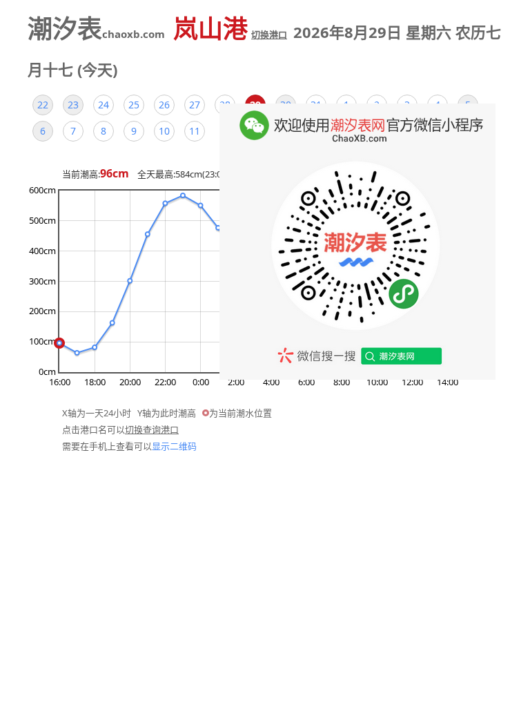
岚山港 (230, 29)
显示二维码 (174, 446)
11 (194, 130)
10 (164, 130)
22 (42, 104)
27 (194, 104)
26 (164, 104)
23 (73, 104)
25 (133, 104)
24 (103, 104)
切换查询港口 (152, 429)
